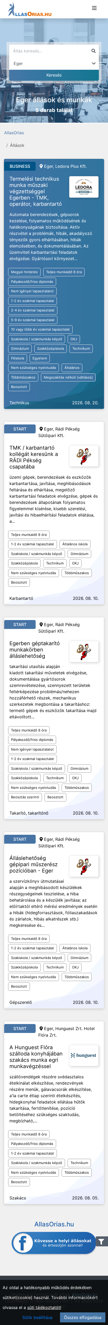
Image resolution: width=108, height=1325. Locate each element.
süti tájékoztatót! (44, 1307)
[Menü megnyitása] (94, 8)
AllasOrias (14, 132)
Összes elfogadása (82, 1317)
